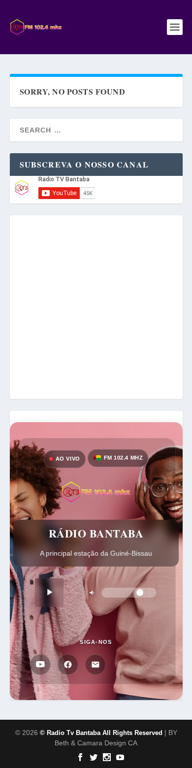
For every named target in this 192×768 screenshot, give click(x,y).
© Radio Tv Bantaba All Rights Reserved (101, 732)
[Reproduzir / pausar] (49, 592)
